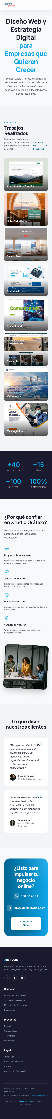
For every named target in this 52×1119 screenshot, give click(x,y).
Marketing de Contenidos (15, 1005)
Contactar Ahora (26, 923)
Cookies (8, 1066)
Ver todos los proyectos (40, 145)
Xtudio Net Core (25, 1101)
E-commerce (9, 1010)
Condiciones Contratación (15, 1071)
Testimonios (9, 1036)
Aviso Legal (9, 1057)
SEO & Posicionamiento (14, 1000)
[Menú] (45, 5)
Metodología (9, 1040)
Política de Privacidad (13, 1061)
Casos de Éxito (10, 1031)
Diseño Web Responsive (15, 995)
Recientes (8, 1026)
